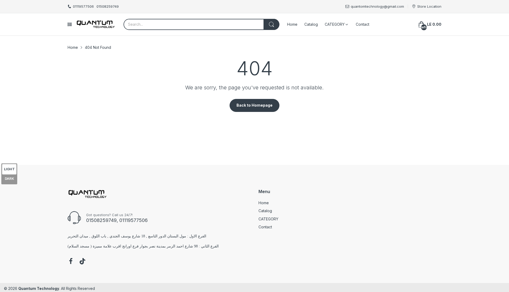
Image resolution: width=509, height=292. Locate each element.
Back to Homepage (254, 105)
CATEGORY (268, 219)
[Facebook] (71, 261)
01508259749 (107, 6)
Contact (265, 227)
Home (263, 203)
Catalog (265, 210)
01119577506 (83, 6)
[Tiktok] (82, 261)
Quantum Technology (38, 288)
